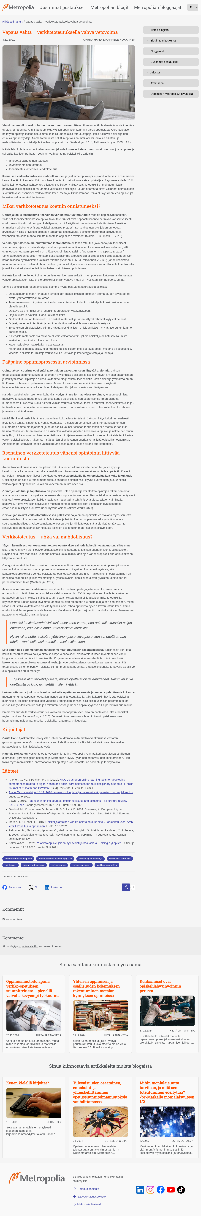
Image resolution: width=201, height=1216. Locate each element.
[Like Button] (126, 887)
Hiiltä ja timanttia (12, 21)
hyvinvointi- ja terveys (119, 858)
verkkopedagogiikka (107, 865)
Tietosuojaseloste (88, 1188)
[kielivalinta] (192, 7)
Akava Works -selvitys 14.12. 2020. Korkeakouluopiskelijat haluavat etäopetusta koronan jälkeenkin (71, 792)
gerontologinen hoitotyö (90, 858)
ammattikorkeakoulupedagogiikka (55, 858)
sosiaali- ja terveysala (33, 865)
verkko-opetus (58, 865)
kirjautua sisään (28, 946)
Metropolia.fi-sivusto (89, 1204)
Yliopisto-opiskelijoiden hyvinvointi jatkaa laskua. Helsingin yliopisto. (79, 843)
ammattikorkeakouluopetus (18, 858)
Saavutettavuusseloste (91, 1196)
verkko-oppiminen (81, 865)
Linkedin (56, 887)
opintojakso (10, 865)
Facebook (15, 887)
